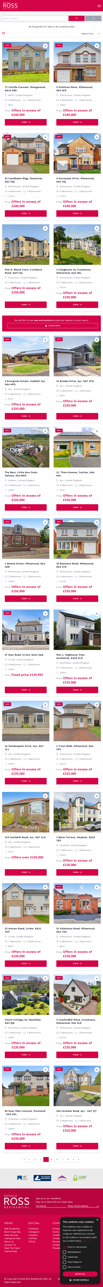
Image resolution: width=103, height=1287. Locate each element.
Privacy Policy (60, 1228)
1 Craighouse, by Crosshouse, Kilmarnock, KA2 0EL (73, 271)
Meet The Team (12, 1248)
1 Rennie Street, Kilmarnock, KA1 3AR (25, 565)
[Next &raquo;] (78, 1159)
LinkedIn (33, 1235)
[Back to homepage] (17, 5)
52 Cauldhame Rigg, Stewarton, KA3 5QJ (24, 180)
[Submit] (97, 1206)
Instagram (33, 1232)
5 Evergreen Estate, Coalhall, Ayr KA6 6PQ (25, 383)
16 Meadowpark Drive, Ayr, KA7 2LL (24, 748)
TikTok (31, 1241)
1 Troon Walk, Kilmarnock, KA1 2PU (75, 748)
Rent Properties (12, 1232)
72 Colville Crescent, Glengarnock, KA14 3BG (25, 89)
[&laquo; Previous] (24, 1159)
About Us (9, 1241)
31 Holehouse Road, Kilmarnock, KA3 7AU (75, 930)
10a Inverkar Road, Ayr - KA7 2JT (76, 1111)
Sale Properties (12, 1228)
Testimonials (10, 1251)
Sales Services (11, 1235)
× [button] (97, 1220)
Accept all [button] (80, 1274)
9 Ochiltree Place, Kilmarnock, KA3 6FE (74, 89)
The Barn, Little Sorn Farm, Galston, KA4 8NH (21, 474)
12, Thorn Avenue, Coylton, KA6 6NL (75, 474)
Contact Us (10, 1245)
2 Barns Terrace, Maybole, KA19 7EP (75, 839)
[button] (80, 1280)
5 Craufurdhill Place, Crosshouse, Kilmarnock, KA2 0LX (76, 1021)
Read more (86, 1241)
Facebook (33, 1228)
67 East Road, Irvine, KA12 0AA (24, 654)
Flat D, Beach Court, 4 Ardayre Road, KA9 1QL (23, 271)
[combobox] (35, 18)
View (24, 122)
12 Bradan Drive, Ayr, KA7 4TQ (75, 381)
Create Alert (54, 325)
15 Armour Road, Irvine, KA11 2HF (23, 930)
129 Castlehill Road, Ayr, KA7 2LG (25, 837)
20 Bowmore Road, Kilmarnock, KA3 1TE (75, 565)
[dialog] (80, 1250)
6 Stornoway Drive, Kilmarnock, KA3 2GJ (75, 180)
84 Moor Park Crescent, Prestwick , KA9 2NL (25, 1113)
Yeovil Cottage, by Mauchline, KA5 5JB (23, 1021)
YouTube (32, 1238)
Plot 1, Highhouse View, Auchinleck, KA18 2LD (70, 656)
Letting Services (12, 1238)
